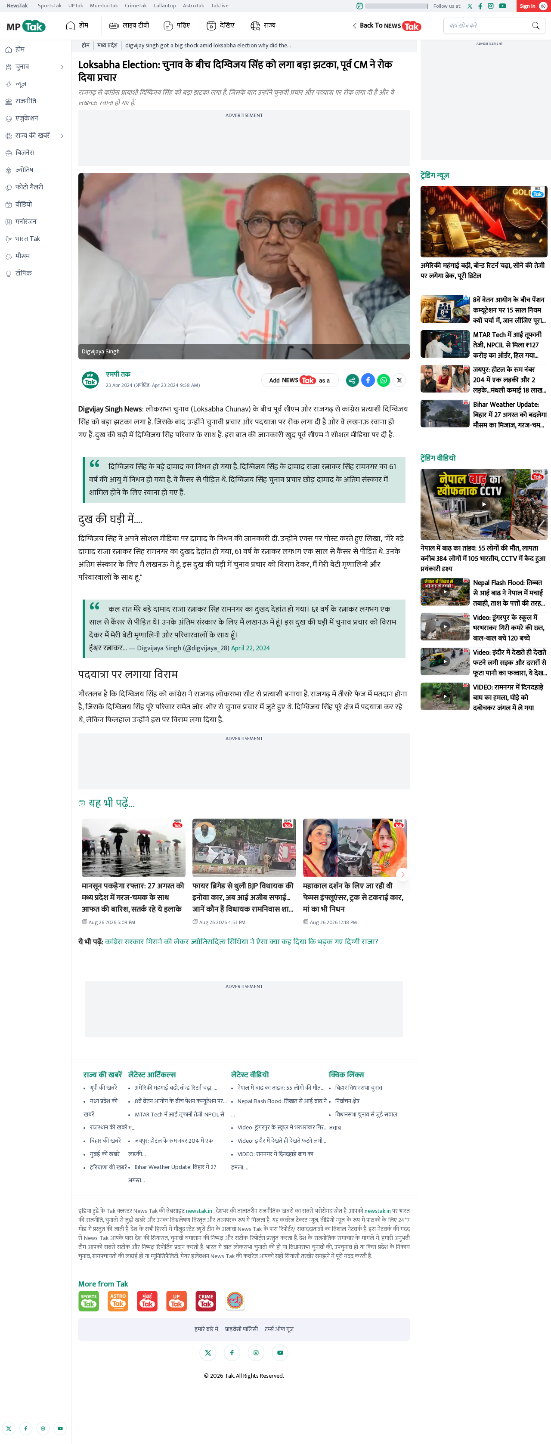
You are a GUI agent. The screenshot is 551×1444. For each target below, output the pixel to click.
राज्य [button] (270, 25)
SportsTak (50, 5)
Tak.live (220, 5)
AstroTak (193, 5)
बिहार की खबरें (105, 1141)
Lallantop (165, 5)
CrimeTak (136, 5)
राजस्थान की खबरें (108, 1127)
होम (83, 25)
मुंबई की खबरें (105, 1154)
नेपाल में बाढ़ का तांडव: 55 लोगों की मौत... (281, 1088)
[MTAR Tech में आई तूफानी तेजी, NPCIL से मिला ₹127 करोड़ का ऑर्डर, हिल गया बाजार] (445, 344)
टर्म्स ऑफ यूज (279, 1329)
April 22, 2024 (250, 648)
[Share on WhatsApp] (383, 380)
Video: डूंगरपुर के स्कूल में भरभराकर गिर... (283, 1127)
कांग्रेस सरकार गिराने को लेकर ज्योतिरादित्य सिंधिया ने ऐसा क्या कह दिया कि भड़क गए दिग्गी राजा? (241, 942)
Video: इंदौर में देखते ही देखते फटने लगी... (282, 1141)
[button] (390, 26)
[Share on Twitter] (399, 380)
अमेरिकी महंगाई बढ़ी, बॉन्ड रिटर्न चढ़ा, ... (176, 1088)
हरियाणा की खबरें (108, 1167)
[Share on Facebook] (368, 380)
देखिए (227, 25)
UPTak (75, 5)
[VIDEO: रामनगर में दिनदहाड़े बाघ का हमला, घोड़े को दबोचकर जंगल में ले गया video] (445, 696)
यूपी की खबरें (103, 1088)
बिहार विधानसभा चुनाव (358, 1088)
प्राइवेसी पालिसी (241, 1329)
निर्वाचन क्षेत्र (347, 1101)
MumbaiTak (104, 5)
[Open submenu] (62, 67)
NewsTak (17, 5)
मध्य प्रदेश (107, 45)
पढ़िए (183, 25)
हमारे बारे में (206, 1329)
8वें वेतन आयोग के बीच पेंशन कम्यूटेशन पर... (181, 1101)
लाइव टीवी (136, 25)
